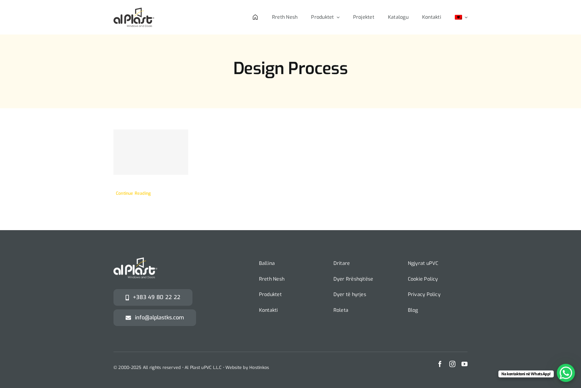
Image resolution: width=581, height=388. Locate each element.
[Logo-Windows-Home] (133, 10)
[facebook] (440, 364)
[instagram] (452, 364)
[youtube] (464, 364)
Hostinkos (259, 367)
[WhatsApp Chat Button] (566, 373)
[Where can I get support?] (151, 152)
